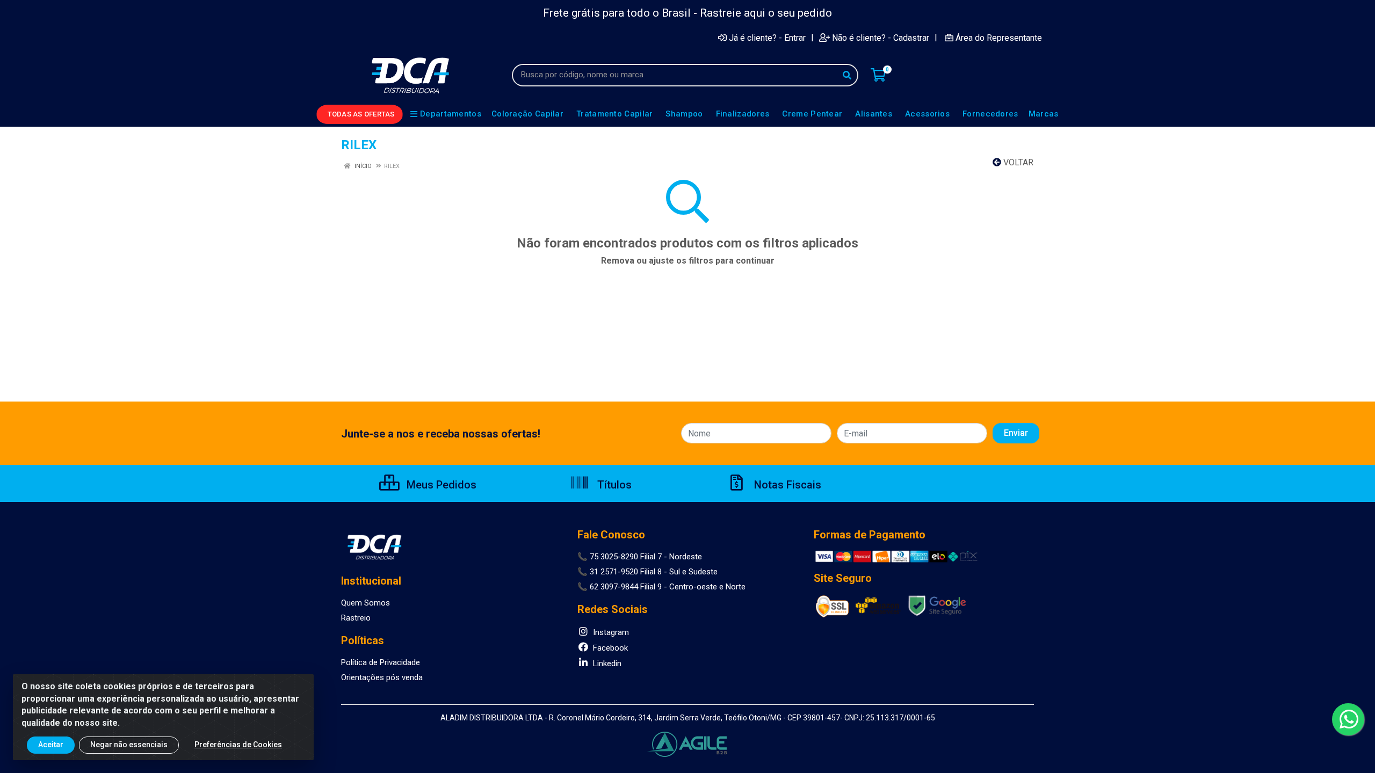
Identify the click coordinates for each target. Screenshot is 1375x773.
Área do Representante (999, 37)
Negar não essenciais (129, 744)
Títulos (613, 484)
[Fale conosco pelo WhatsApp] (1348, 719)
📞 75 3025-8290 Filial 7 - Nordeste (639, 556)
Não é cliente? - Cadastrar (880, 37)
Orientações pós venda (382, 677)
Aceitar (50, 744)
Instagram (610, 632)
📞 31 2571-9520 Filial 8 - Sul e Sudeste (647, 572)
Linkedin (606, 663)
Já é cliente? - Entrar (767, 37)
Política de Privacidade (380, 662)
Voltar (1017, 162)
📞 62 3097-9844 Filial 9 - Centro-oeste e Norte (661, 587)
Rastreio (356, 618)
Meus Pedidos (440, 484)
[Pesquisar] (847, 75)
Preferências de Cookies (238, 744)
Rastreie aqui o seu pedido (766, 12)
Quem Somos (365, 603)
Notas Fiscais (786, 484)
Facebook (609, 648)
